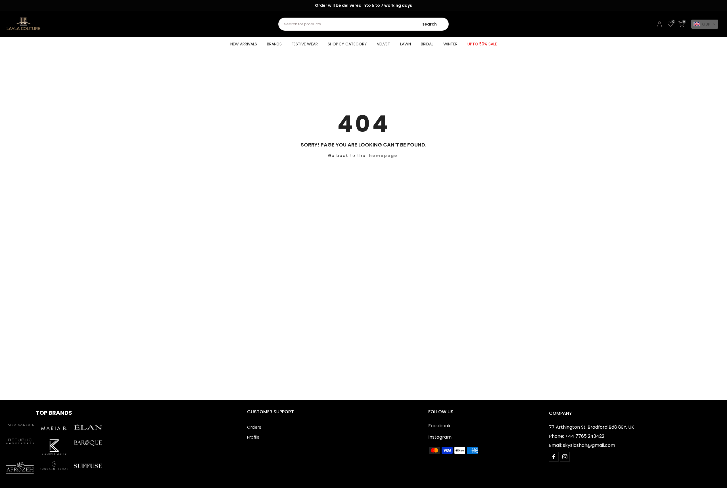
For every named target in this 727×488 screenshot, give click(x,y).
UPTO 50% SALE (482, 44)
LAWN (405, 44)
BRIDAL (427, 44)
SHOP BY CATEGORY (347, 44)
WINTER (450, 44)
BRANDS (274, 44)
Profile (253, 437)
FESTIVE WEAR (305, 44)
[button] (704, 24)
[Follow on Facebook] (554, 457)
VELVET (383, 44)
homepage (383, 155)
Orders (254, 427)
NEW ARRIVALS (243, 44)
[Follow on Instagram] (565, 457)
